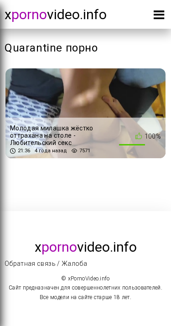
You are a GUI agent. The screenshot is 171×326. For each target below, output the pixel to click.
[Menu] (159, 17)
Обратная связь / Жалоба (46, 263)
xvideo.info (56, 14)
